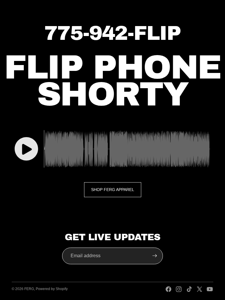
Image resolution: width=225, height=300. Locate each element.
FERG (29, 289)
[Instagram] (178, 289)
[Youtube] (209, 289)
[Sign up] (154, 255)
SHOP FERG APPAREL (112, 189)
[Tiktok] (189, 289)
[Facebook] (168, 289)
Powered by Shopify (52, 289)
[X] (199, 289)
